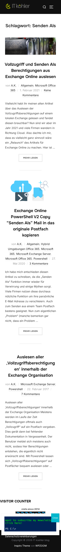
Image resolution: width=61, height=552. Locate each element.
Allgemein (27, 85)
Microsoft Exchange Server (33, 254)
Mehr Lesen (32, 157)
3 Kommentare (38, 263)
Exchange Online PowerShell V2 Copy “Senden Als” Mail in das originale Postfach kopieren (30, 223)
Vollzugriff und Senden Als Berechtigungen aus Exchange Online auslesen (30, 70)
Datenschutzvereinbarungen (21, 536)
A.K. (13, 85)
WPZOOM (41, 545)
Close (55, 517)
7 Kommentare (30, 394)
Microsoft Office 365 (18, 258)
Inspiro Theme (22, 545)
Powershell (40, 258)
